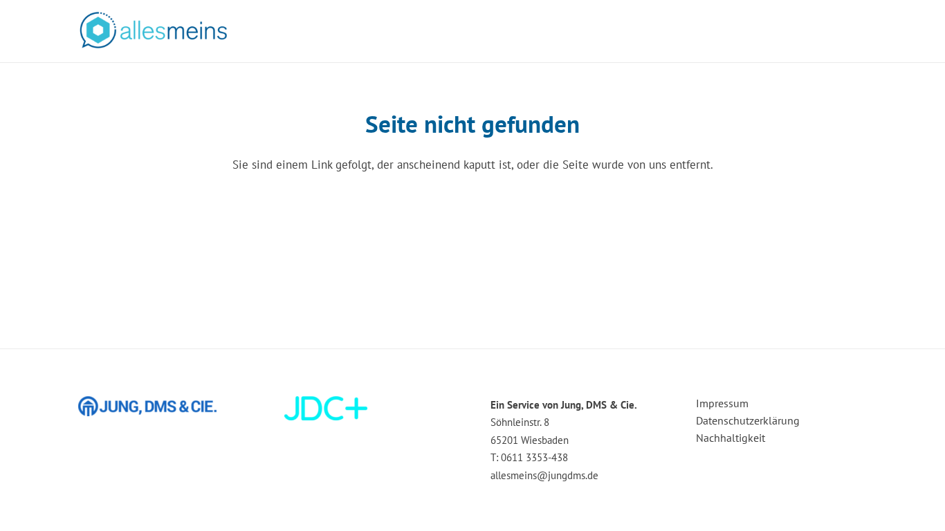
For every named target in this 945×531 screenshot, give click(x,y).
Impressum (722, 403)
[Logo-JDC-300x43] (163, 406)
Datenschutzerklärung (748, 420)
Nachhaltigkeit (730, 438)
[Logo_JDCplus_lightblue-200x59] (369, 408)
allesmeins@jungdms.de (544, 475)
